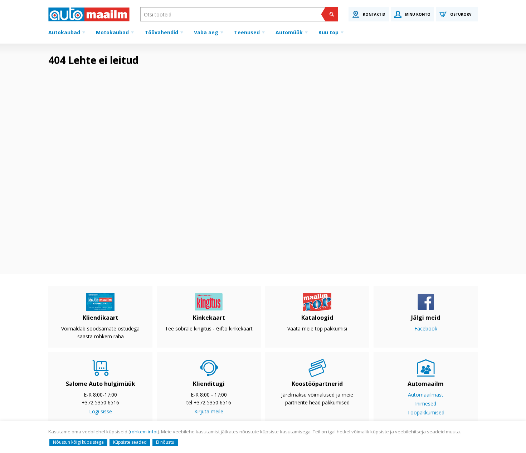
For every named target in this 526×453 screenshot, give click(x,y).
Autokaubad (64, 32)
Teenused (247, 32)
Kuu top (328, 32)
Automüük (289, 32)
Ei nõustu (165, 442)
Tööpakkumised (425, 412)
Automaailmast (425, 394)
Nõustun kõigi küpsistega (78, 442)
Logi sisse (100, 411)
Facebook (425, 328)
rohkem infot (144, 431)
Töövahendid (161, 32)
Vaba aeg (206, 32)
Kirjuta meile (208, 411)
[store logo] (89, 14)
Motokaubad (112, 32)
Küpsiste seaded (130, 442)
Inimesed (425, 403)
